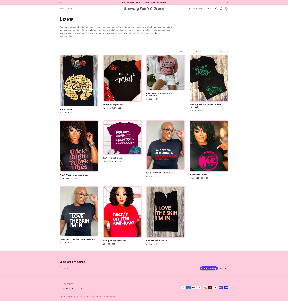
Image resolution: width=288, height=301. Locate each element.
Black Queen (66, 109)
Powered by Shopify (93, 296)
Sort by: (184, 51)
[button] (216, 8)
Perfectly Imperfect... (114, 105)
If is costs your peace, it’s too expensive (161, 94)
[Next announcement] (227, 2)
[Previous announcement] (60, 2)
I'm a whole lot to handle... (159, 173)
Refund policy (109, 296)
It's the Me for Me (198, 175)
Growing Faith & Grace (76, 296)
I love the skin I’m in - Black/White (77, 239)
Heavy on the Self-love (114, 241)
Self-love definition (113, 158)
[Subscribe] (97, 268)
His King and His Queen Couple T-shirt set (207, 106)
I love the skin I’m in (156, 241)
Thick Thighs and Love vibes (74, 175)
